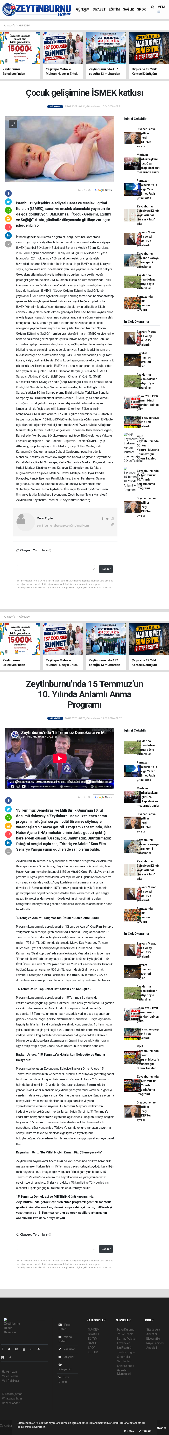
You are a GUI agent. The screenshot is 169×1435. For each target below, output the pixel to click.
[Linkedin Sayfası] (33, 1349)
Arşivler (69, 1357)
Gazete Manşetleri (124, 1372)
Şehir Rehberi (125, 1366)
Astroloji (151, 1347)
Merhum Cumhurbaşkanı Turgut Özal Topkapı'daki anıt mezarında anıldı (148, 163)
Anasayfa (9, 25)
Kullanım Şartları (12, 1394)
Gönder (106, 569)
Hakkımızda (9, 1371)
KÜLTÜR (93, 1352)
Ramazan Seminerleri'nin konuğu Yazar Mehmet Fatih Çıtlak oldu (147, 189)
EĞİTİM (114, 9)
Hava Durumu (126, 1329)
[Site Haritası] (4, 1357)
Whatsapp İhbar (12, 1398)
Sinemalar (123, 1356)
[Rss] (40, 1349)
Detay (130, 1431)
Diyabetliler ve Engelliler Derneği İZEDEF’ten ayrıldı (146, 137)
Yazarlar (69, 1349)
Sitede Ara (153, 1329)
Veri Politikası (10, 1380)
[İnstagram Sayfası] (18, 1349)
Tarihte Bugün (126, 1352)
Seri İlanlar (124, 1361)
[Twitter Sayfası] (11, 1349)
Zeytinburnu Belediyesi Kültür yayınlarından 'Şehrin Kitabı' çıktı (148, 215)
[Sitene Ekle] (12, 1357)
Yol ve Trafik (125, 1334)
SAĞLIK (128, 9)
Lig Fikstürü (124, 1347)
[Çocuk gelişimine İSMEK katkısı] (59, 148)
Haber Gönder (11, 1403)
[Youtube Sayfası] (25, 1349)
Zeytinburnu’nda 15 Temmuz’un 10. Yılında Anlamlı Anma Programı (147, 479)
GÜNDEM (82, 9)
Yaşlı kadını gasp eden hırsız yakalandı (148, 422)
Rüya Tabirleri (154, 1343)
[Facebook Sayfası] (3, 1349)
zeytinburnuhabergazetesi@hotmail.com (63, 525)
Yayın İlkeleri (10, 1376)
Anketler (151, 1334)
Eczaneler (123, 1343)
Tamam (146, 1431)
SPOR (141, 9)
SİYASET (99, 9)
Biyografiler (153, 1338)
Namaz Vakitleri (127, 1338)
